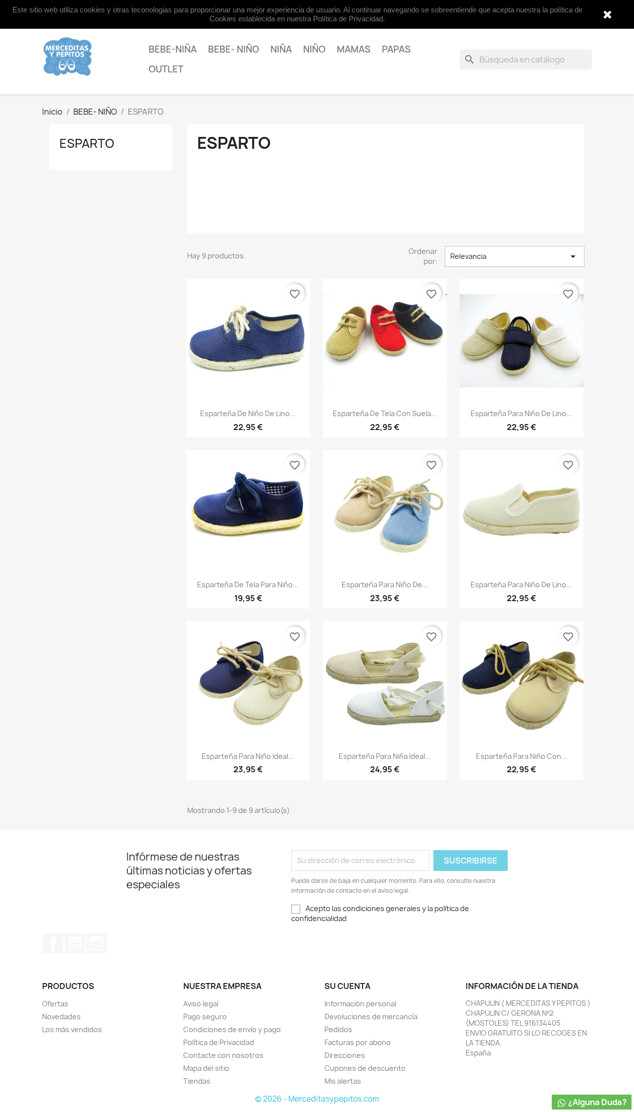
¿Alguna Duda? (597, 1102)
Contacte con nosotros (223, 1055)
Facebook (53, 943)
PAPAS (396, 49)
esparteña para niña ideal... (385, 756)
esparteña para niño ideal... (248, 756)
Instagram (96, 943)
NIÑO (314, 49)
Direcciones (344, 1055)
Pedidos (338, 1029)
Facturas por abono (357, 1042)
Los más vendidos (72, 1029)
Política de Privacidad (218, 1042)
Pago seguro (205, 1016)
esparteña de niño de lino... (248, 413)
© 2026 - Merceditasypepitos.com (317, 1099)
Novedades (61, 1016)
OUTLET (166, 69)
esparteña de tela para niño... (248, 584)
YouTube (75, 943)
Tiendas (197, 1081)
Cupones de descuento (365, 1068)
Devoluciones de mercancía (371, 1016)
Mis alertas (342, 1081)
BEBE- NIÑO (233, 49)
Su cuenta (347, 986)
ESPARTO (86, 143)
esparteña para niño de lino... (521, 413)
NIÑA (281, 49)
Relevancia (514, 256)
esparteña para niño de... (385, 584)
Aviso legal (200, 1003)
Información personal (360, 1003)
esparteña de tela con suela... (385, 413)
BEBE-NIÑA (173, 49)
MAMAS (353, 49)
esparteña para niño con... (521, 756)
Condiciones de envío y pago (232, 1029)
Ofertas (55, 1003)
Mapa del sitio (206, 1068)
